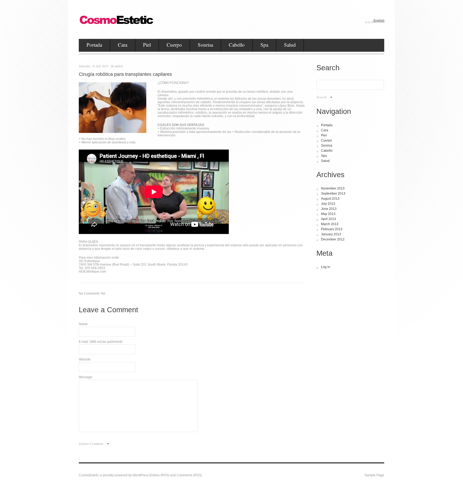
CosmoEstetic (89, 475)
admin (119, 66)
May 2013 (328, 214)
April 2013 (328, 219)
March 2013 (329, 224)
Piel (147, 44)
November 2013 (333, 188)
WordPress (141, 475)
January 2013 (331, 234)
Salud (290, 44)
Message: (86, 377)
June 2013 (329, 209)
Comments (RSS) (189, 475)
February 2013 (331, 229)
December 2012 (333, 239)
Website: (85, 359)
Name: (83, 324)
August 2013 (330, 198)
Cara (122, 44)
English (379, 21)
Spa (264, 44)
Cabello (237, 44)
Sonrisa (205, 44)
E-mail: (100, 342)
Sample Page (374, 475)
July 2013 (328, 204)
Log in (369, 22)
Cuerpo (174, 44)
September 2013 (333, 193)
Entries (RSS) (159, 475)
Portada (94, 44)
